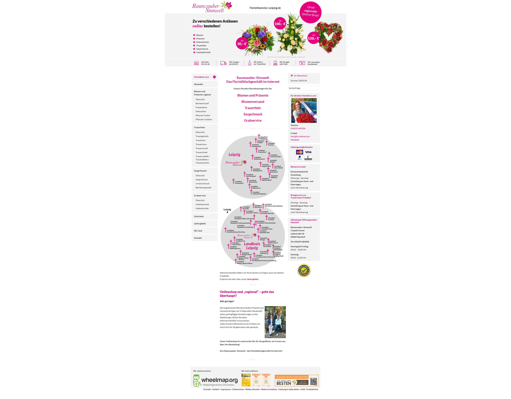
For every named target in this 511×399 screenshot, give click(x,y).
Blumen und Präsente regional (202, 93)
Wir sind (198, 230)
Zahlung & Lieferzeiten (289, 389)
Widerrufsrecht (252, 389)
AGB (302, 389)
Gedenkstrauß (202, 204)
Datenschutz (238, 389)
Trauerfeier (199, 127)
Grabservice (200, 195)
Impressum (226, 389)
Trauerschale (201, 152)
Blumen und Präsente (252, 95)
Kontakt (198, 238)
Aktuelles (198, 84)
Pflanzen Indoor (203, 115)
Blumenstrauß (202, 103)
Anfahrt (215, 389)
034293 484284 (298, 128)
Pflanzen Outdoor (204, 119)
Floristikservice (201, 77)
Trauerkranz (201, 144)
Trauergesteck (202, 136)
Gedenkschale (202, 208)
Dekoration (201, 111)
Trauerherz (201, 140)
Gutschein (199, 216)
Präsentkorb (201, 107)
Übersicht (200, 99)
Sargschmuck (200, 170)
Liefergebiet (200, 223)
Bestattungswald (203, 187)
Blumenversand (253, 101)
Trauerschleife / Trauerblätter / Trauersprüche (203, 159)
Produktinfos (312, 389)
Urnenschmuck (202, 183)
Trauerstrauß (202, 148)
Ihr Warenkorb (300, 75)
